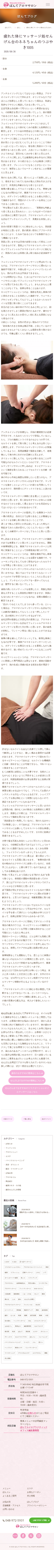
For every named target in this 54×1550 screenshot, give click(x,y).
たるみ (14, 1262)
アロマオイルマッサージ (13, 1305)
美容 (47, 1267)
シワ (44, 1272)
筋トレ (41, 1342)
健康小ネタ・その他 (13, 1185)
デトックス (8, 1337)
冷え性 (38, 1305)
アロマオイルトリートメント (33, 1267)
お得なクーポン (34, 1492)
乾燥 (19, 1315)
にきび (7, 1262)
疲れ (19, 1299)
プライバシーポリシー (37, 1505)
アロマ (21, 1062)
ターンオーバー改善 (11, 1278)
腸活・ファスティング (14, 1169)
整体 (40, 1315)
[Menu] (48, 4)
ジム (34, 1342)
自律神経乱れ (21, 1283)
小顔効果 (7, 1294)
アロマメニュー (12, 1152)
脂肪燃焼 (16, 1294)
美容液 (28, 1331)
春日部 (7, 1331)
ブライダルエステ (23, 1353)
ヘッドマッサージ (19, 1321)
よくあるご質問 (9, 1495)
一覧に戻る (27, 1119)
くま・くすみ (27, 1294)
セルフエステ (38, 1326)
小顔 (46, 1315)
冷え (29, 1321)
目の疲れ (7, 1321)
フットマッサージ (25, 1288)
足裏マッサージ (28, 1272)
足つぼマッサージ (25, 1262)
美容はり (18, 1326)
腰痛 (25, 1315)
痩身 (43, 1294)
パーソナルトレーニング (15, 1160)
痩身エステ (18, 1348)
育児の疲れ (32, 1283)
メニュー (6, 1488)
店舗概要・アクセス (11, 1505)
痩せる (7, 1299)
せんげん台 (6, 1062)
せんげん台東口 (29, 1299)
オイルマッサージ (40, 1321)
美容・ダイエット (12, 1164)
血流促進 (45, 1310)
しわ (13, 1299)
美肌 (37, 1310)
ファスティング (10, 1353)
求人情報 (7, 1358)
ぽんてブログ (33, 1501)
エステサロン (37, 1353)
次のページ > (46, 1119)
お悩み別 (9, 1173)
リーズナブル (43, 1283)
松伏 (13, 1331)
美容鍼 (19, 1310)
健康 (6, 1272)
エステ (8, 1156)
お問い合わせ (8, 1509)
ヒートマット (9, 1310)
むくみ (13, 1315)
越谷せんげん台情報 (13, 1189)
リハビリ (26, 1342)
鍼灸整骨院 (27, 1326)
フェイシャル (11, 1148)
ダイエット (44, 1331)
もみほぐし (8, 1326)
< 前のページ (7, 1119)
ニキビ (38, 1272)
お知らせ (9, 1143)
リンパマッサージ (31, 1348)
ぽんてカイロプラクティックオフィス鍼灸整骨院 (33, 1429)
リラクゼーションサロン (13, 1267)
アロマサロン (9, 1283)
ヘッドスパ (8, 1348)
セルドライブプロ (21, 1337)
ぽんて (20, 1331)
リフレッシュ (15, 1272)
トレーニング (43, 1337)
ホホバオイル (38, 1288)
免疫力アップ (28, 1310)
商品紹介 (9, 1181)
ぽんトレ (33, 1337)
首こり (23, 1278)
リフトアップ (32, 1278)
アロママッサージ (10, 1288)
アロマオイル (11, 1177)
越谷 (6, 1315)
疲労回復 (33, 1315)
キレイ (36, 1294)
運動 (45, 1353)
